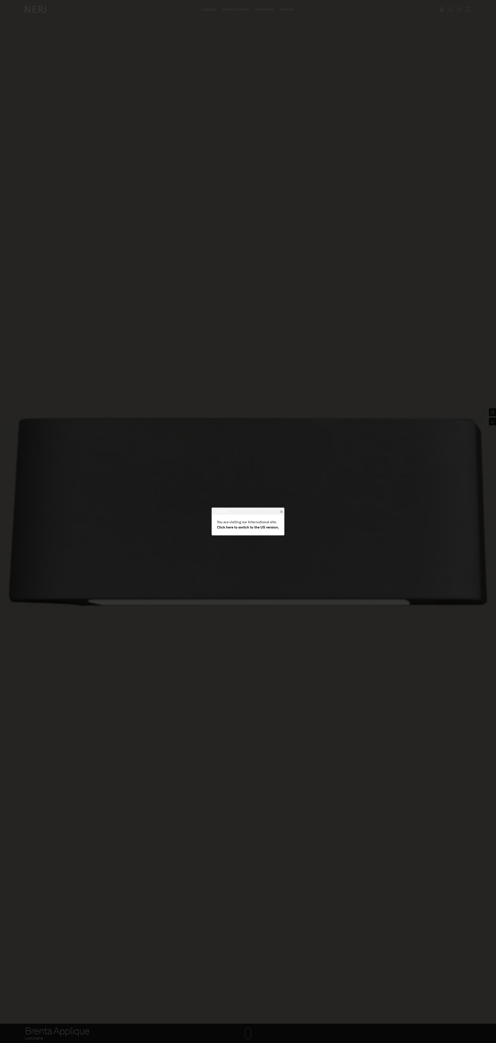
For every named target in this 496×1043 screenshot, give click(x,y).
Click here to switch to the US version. (248, 527)
